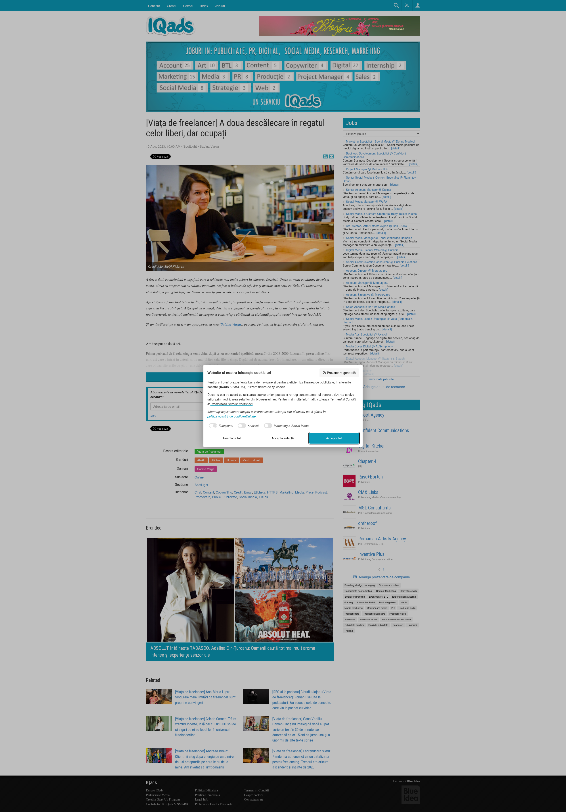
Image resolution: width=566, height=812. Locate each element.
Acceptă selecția (283, 438)
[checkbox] (220, 425)
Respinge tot (232, 438)
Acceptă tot (334, 438)
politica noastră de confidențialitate (231, 416)
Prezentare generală (341, 372)
